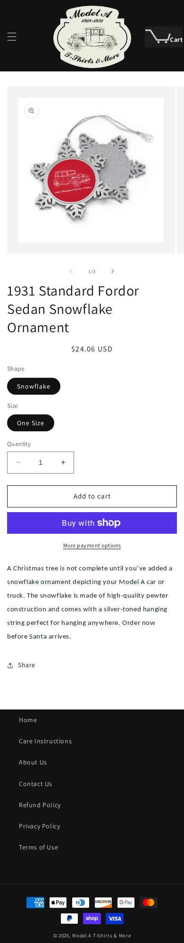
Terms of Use (38, 847)
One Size (30, 423)
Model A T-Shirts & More (101, 935)
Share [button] (26, 665)
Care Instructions (45, 741)
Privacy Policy (39, 826)
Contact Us (35, 783)
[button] (11, 36)
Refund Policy (40, 805)
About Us (33, 762)
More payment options (92, 545)
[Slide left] (71, 271)
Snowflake (33, 386)
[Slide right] (112, 271)
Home (28, 720)
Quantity (19, 444)
